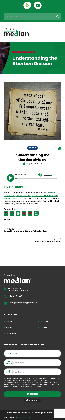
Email (8, 353)
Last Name (9, 372)
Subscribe (32, 394)
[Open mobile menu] (59, 32)
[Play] (11, 178)
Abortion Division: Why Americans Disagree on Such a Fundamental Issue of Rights (31, 196)
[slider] (48, 176)
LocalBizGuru (25, 417)
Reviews (33, 148)
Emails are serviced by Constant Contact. (27, 386)
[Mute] (40, 175)
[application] (32, 177)
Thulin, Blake (14, 187)
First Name (9, 363)
